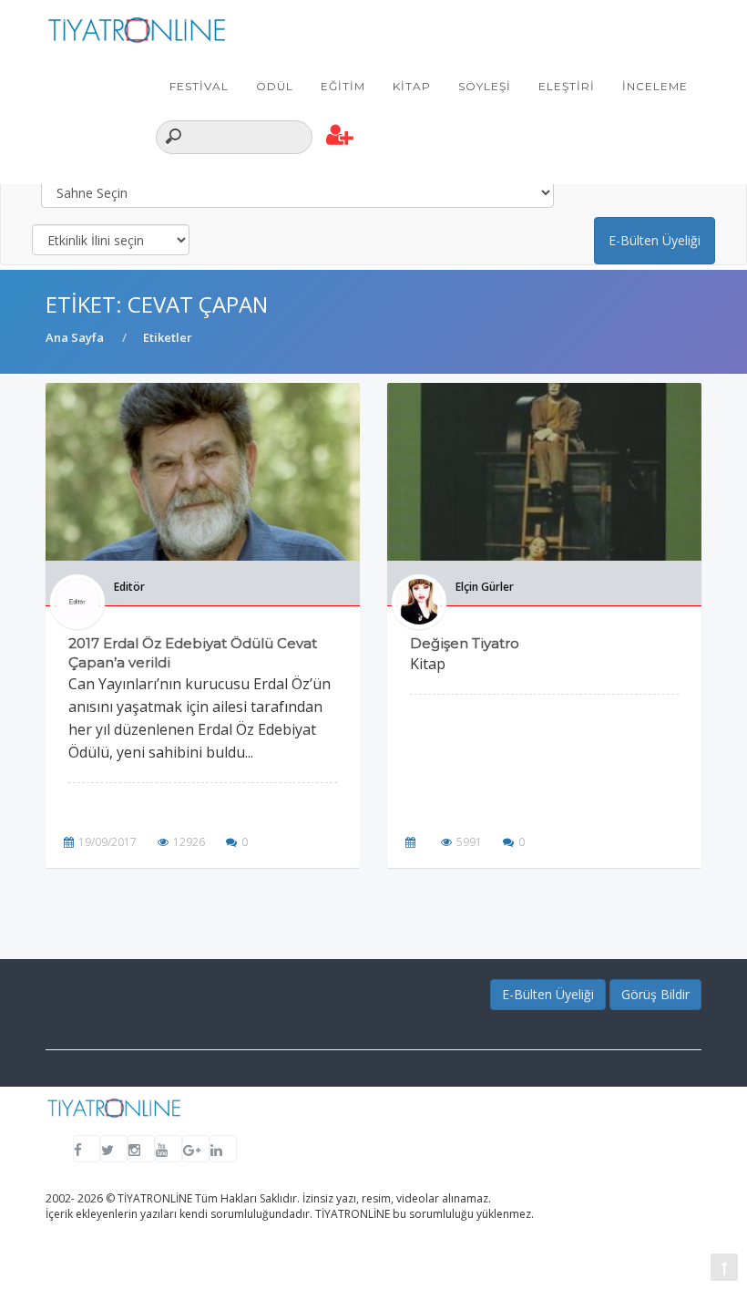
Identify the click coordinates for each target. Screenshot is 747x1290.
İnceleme (655, 86)
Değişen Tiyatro (464, 643)
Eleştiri (566, 86)
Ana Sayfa (75, 337)
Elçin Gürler (484, 586)
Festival (199, 86)
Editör (129, 586)
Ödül (274, 86)
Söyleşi (484, 86)
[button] (340, 135)
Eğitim (343, 86)
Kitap (412, 86)
